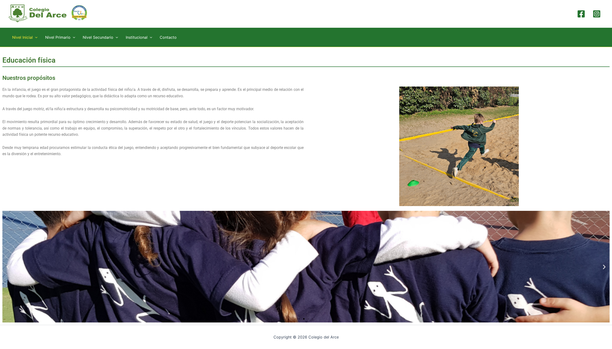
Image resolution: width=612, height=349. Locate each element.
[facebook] (581, 14)
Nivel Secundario (98, 37)
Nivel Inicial (22, 37)
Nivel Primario (58, 37)
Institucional (137, 37)
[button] (35, 37)
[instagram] (597, 14)
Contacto (168, 37)
